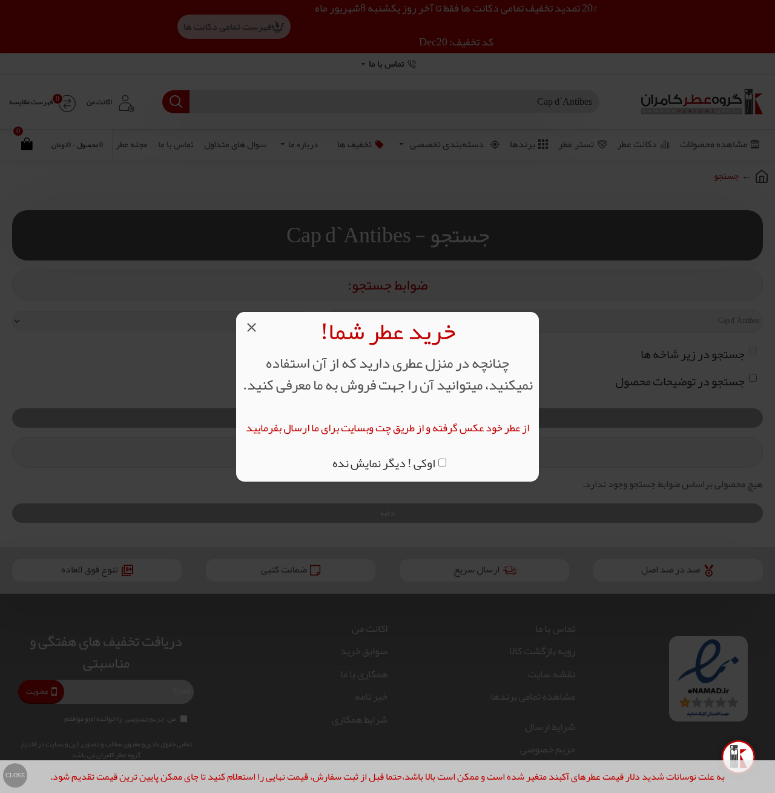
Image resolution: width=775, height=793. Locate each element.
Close (15, 775)
